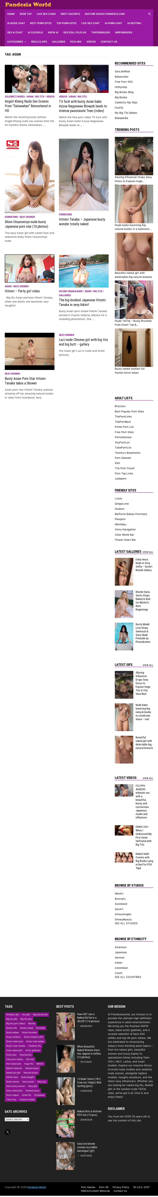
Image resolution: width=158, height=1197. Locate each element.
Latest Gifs (124, 665)
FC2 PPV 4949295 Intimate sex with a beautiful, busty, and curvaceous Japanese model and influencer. (143, 801)
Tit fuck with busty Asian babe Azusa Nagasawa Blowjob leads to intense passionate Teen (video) (83, 106)
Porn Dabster (123, 457)
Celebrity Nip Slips (126, 102)
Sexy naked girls (14, 1090)
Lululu (118, 498)
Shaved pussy (32, 1090)
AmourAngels (123, 914)
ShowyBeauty (123, 919)
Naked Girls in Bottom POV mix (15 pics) (89, 1113)
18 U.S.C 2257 (141, 1187)
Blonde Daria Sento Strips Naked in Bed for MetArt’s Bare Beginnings (143, 600)
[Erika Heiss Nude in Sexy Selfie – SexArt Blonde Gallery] (124, 559)
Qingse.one (122, 503)
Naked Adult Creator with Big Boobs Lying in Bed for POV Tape (144, 860)
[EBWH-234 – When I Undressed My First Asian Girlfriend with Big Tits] (124, 827)
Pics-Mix (75, 41)
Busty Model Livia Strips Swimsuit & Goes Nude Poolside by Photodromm (143, 633)
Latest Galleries (128, 552)
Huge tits (28, 1063)
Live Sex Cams (46, 13)
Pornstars (11, 216)
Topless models (27, 1099)
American (121, 947)
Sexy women (27, 216)
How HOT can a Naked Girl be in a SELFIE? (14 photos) (88, 1017)
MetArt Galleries (14, 1068)
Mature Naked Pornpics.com (105, 13)
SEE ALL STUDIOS (126, 923)
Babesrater (122, 76)
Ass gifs (26, 1014)
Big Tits (39, 96)
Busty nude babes (35, 1041)
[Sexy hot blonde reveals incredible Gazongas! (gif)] (65, 1143)
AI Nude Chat (16, 23)
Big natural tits (40, 1014)
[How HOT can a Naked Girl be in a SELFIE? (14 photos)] (65, 1014)
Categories (15, 41)
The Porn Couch (125, 468)
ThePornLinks (123, 416)
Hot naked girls (13, 1063)
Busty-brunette (29, 1032)
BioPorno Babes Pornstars (131, 514)
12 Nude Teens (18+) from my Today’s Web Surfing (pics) (89, 1082)
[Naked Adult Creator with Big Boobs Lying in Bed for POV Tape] (124, 854)
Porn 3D (104, 1187)
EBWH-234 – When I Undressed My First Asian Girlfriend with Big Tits (144, 835)
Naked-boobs (32, 1068)
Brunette (40, 1028)
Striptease (39, 1095)
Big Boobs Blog (124, 92)
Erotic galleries (33, 1050)
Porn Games (88, 1187)
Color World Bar (124, 534)
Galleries (58, 41)
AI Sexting (134, 23)
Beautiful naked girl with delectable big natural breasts (144, 743)
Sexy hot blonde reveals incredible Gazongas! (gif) (87, 1147)
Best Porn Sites (41, 23)
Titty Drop (11, 1099)
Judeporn (121, 478)
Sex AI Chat (15, 32)
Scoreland (121, 903)
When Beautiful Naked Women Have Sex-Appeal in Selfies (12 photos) (89, 1052)
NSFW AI (53, 32)
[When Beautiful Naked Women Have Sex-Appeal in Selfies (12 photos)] (65, 1046)
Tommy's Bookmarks (127, 452)
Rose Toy (26, 13)
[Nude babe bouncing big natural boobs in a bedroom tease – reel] (124, 705)
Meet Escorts (70, 13)
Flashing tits (25, 1055)
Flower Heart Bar (125, 539)
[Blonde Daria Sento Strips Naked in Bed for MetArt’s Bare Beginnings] (124, 592)
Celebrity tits (34, 1046)
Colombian (121, 967)
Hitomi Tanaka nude (71, 291)
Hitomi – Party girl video (22, 291)
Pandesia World (36, 1187)
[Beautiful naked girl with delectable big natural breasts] (124, 737)
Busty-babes (12, 1032)
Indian (118, 962)
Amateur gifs (12, 1014)
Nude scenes (12, 1081)
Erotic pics (11, 1055)
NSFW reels (12, 1077)
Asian (30, 96)
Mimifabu (120, 524)
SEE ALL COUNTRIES (128, 977)
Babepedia (121, 118)
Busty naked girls (14, 1041)
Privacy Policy (121, 1187)
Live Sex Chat (90, 23)
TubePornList (123, 447)
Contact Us (120, 1190)
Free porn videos (14, 1059)
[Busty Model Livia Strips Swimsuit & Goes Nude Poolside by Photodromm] (124, 624)
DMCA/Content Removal (95, 1190)
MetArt (119, 893)
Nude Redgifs (27, 1077)
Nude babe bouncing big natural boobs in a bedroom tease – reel (143, 712)
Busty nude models (15, 1046)
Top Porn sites (66, 23)
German (120, 957)
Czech (119, 973)
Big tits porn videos (15, 1023)
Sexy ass (41, 1081)
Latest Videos (126, 778)
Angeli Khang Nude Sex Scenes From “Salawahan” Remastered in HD (28, 106)
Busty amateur (13, 1037)
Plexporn (120, 519)
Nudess (119, 508)
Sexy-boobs (28, 1081)
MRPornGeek (123, 32)
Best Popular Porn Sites (129, 411)
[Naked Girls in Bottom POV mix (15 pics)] (65, 1111)
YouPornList (122, 442)
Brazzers (120, 406)
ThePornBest (123, 421)
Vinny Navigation (125, 529)
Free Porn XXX (124, 81)
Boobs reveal (26, 1028)
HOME (11, 13)
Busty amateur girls (33, 1037)
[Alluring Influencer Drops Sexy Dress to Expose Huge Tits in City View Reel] (124, 672)
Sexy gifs (32, 1086)
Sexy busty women (15, 1086)
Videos (91, 41)
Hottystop (121, 87)
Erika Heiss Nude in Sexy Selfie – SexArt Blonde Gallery (144, 565)
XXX (117, 463)
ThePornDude (100, 32)
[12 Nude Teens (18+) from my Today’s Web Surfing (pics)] (65, 1079)
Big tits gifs (11, 1019)
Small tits (26, 1095)
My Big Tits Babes (126, 112)
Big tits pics (26, 1019)
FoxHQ (119, 107)
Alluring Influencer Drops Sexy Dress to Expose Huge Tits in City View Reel (143, 683)
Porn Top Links (124, 473)
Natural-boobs (31, 1072)
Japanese (121, 952)
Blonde (31, 1023)
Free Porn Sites (124, 432)
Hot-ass (30, 1059)
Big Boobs (121, 97)
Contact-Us (109, 41)
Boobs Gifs (11, 1028)
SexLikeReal (122, 71)
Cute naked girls (14, 1050)
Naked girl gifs (13, 1072)
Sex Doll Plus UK (74, 32)
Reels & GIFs (39, 41)
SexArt (119, 909)
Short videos (12, 1095)
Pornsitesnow (123, 437)
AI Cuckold (35, 32)
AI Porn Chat (113, 23)
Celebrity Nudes (15, 96)
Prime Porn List (124, 426)
